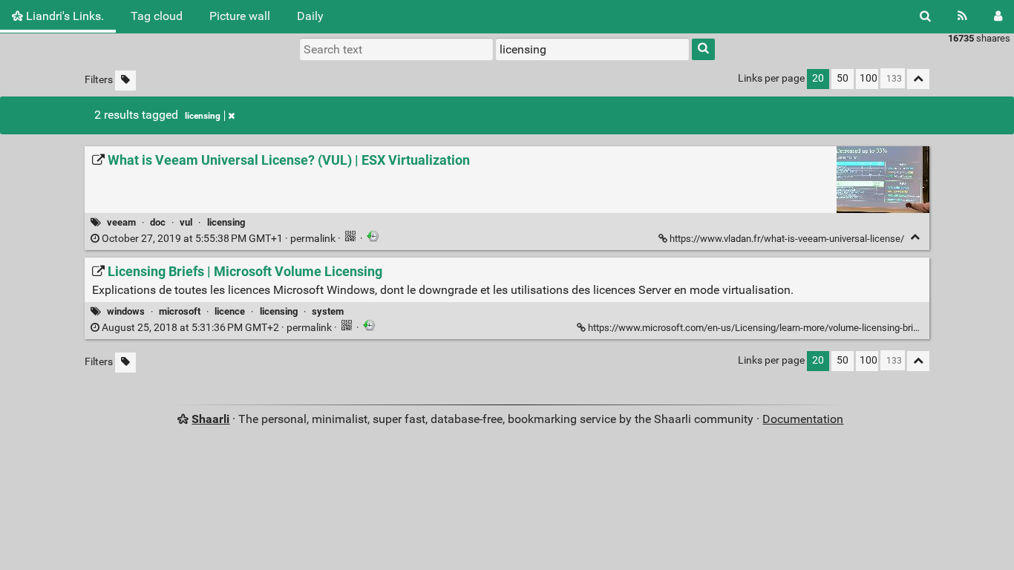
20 (818, 78)
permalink (218, 238)
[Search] (925, 16)
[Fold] (914, 237)
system (328, 311)
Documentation (802, 419)
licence (230, 311)
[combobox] (592, 49)
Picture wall (239, 16)
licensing (202, 116)
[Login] (998, 16)
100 (868, 78)
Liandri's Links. (63, 16)
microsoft (179, 311)
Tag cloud (157, 16)
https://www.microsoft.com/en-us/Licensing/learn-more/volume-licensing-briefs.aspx (769, 327)
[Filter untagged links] (125, 81)
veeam (121, 222)
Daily (310, 16)
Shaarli (210, 419)
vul (186, 222)
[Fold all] (918, 79)
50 (842, 78)
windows (126, 311)
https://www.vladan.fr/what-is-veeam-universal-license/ (786, 238)
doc (158, 222)
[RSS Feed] (962, 16)
